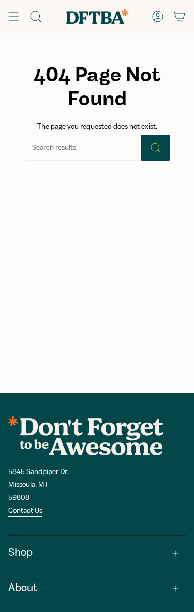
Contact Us (25, 511)
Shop (20, 553)
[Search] (155, 148)
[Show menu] (13, 17)
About (23, 588)
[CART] (179, 17)
